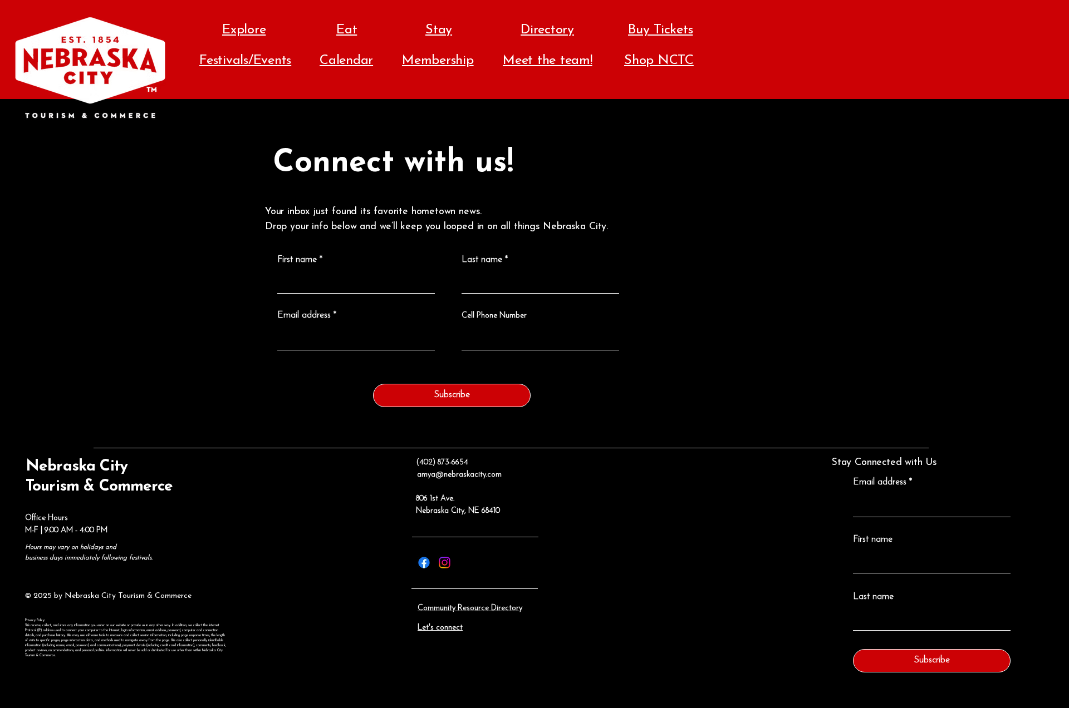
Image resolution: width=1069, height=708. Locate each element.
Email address (304, 315)
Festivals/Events (245, 60)
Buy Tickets (660, 30)
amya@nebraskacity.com (459, 475)
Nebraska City (77, 466)
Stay (438, 30)
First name (297, 259)
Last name (482, 259)
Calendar (346, 60)
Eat (346, 30)
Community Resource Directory (470, 608)
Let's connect (440, 627)
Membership (438, 60)
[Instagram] (444, 562)
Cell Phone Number (494, 316)
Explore (244, 30)
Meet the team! (547, 60)
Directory (547, 30)
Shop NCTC (659, 60)
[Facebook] (423, 562)
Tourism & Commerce (99, 486)
